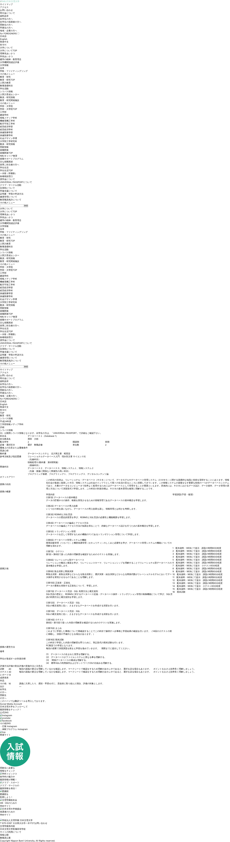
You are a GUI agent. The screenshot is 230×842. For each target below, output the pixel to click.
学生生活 (4, 167)
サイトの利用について (10, 832)
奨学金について (7, 179)
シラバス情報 (6, 91)
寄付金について (7, 13)
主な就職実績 (6, 161)
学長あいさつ (6, 56)
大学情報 (4, 65)
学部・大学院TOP (8, 109)
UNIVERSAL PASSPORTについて (16, 182)
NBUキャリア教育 (8, 155)
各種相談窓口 (6, 176)
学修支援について (8, 191)
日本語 (3, 36)
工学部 (3, 112)
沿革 (2, 68)
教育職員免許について (10, 199)
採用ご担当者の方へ (9, 164)
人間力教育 (5, 82)
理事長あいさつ (7, 53)
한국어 (3, 44)
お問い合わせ (6, 10)
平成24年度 (5, 421)
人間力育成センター (9, 94)
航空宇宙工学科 (7, 123)
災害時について (7, 188)
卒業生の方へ (6, 27)
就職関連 (4, 150)
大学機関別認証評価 (9, 62)
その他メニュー (7, 74)
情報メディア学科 (8, 117)
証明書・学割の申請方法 (11, 193)
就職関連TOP (6, 153)
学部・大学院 (6, 106)
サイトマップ (6, 4)
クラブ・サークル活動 (10, 185)
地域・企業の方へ (8, 30)
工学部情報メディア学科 (11, 424)
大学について (6, 47)
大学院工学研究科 (8, 141)
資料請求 (4, 16)
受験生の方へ (6, 24)
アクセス (4, 7)
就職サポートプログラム (11, 158)
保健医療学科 (6, 135)
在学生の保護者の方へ (10, 21)
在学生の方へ (6, 19)
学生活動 (4, 88)
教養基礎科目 (6, 85)
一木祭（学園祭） (8, 173)
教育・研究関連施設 (9, 100)
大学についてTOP (8, 50)
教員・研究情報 (7, 97)
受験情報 (4, 147)
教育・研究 (5, 76)
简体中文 (4, 41)
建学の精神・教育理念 (10, 59)
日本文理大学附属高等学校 (13, 829)
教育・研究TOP (7, 79)
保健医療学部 (6, 132)
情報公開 (4, 834)
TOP (2, 412)
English (3, 39)
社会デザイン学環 (8, 138)
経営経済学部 (6, 126)
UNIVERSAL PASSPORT (65, 433)
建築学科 (4, 115)
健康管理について (8, 196)
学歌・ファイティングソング (14, 71)
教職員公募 (5, 837)
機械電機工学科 (7, 120)
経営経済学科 (6, 129)
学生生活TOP (6, 170)
